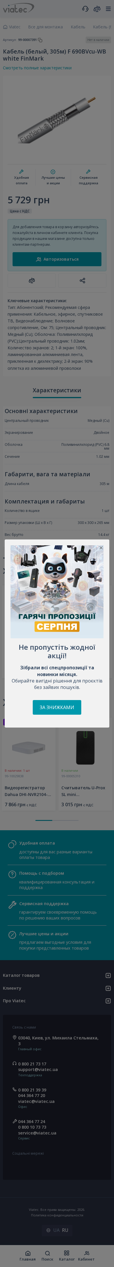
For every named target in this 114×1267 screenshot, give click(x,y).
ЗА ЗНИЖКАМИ (57, 707)
